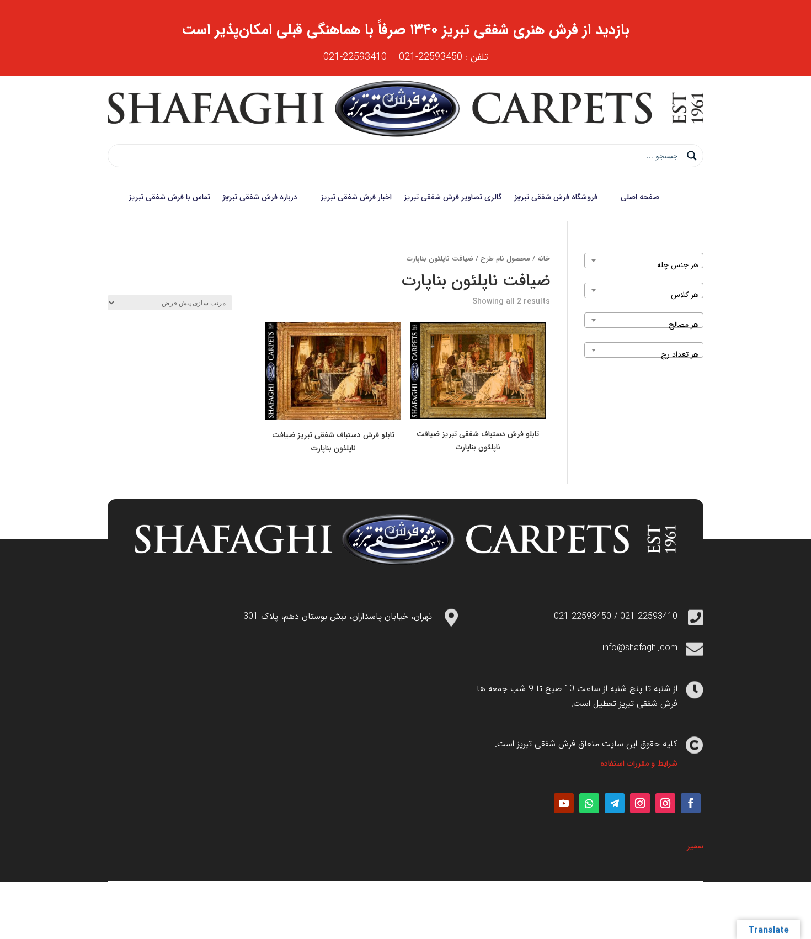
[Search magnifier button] (692, 155)
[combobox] (643, 260)
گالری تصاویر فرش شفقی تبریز (453, 197)
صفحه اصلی (640, 197)
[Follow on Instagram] (665, 803)
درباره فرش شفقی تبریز (259, 197)
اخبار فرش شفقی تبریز (356, 197)
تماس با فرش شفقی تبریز (169, 197)
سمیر (695, 846)
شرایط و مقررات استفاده (638, 763)
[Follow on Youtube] (564, 803)
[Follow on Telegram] (615, 803)
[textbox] (644, 265)
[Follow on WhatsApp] (589, 803)
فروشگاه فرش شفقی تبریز (555, 197)
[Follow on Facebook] (691, 803)
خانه (543, 258)
